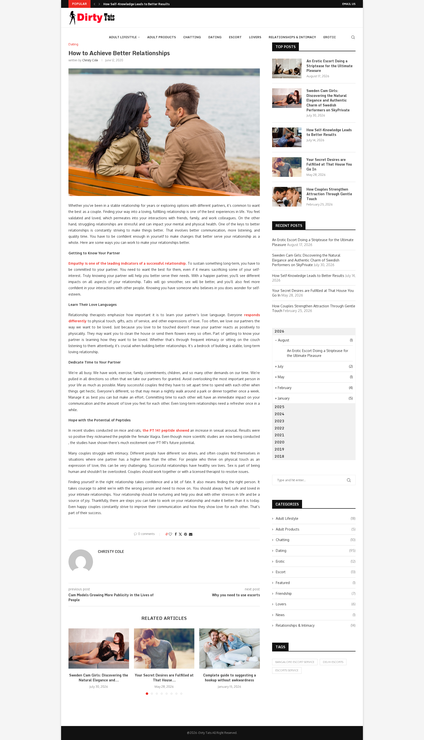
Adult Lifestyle (123, 37)
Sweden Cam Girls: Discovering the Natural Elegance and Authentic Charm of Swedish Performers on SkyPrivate (328, 100)
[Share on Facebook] (176, 534)
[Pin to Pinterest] (185, 534)
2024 (279, 414)
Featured (316, 583)
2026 (279, 331)
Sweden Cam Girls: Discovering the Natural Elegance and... (98, 677)
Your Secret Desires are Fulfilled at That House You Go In (329, 164)
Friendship (316, 593)
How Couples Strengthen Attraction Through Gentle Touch (329, 194)
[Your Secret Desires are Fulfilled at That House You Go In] (164, 648)
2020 (279, 442)
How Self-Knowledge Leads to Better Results (136, 4)
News (316, 615)
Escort (235, 37)
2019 (279, 449)
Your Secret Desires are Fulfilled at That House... (164, 677)
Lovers (255, 37)
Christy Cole (90, 60)
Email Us (349, 4)
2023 (279, 421)
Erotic (329, 37)
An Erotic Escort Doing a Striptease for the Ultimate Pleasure (329, 66)
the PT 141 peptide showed (166, 430)
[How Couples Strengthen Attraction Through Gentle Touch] (287, 197)
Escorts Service (286, 670)
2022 (279, 428)
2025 (279, 407)
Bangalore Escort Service (294, 662)
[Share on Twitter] (180, 534)
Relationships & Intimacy (292, 37)
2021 (279, 435)
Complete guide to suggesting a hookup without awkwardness (229, 677)
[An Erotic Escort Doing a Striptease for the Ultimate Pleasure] (287, 68)
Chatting (192, 37)
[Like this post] (170, 534)
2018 (279, 456)
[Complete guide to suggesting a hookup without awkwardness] (229, 648)
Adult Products (161, 37)
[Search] (353, 37)
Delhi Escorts (333, 662)
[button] (94, 4)
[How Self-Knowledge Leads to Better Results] (287, 137)
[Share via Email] (190, 534)
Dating (215, 37)
